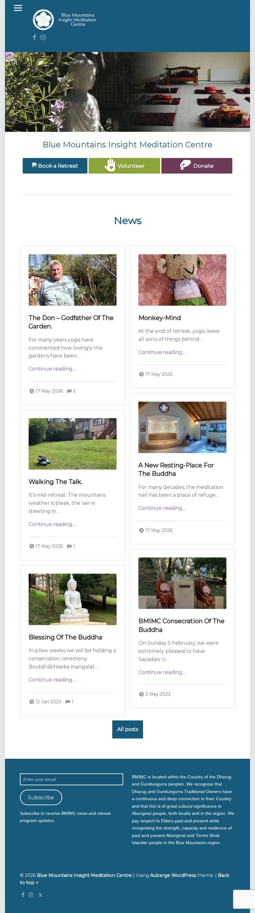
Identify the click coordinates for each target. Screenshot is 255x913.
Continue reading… (52, 369)
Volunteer (130, 166)
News (127, 220)
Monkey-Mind (159, 318)
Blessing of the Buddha (65, 637)
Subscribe (41, 797)
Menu (18, 8)
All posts (127, 729)
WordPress (183, 875)
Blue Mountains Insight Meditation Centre (84, 875)
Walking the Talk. (55, 481)
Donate (202, 166)
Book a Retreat (57, 166)
